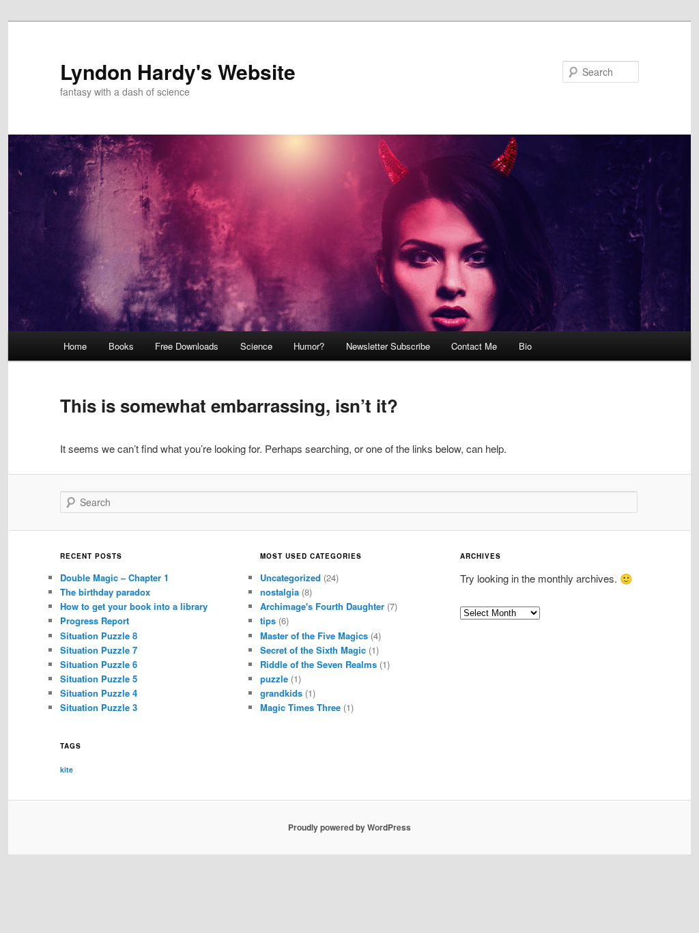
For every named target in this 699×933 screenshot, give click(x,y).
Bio (525, 345)
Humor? (309, 345)
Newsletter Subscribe (388, 345)
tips (268, 620)
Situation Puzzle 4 (98, 692)
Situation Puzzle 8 (98, 635)
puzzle (274, 678)
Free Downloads (186, 345)
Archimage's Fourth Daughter (322, 606)
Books (121, 345)
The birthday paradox (105, 591)
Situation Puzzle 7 (98, 649)
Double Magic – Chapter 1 (114, 577)
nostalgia (279, 591)
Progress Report (94, 620)
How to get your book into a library (134, 606)
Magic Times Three (300, 707)
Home (75, 345)
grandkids (281, 692)
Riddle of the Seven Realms (318, 664)
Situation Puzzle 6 (98, 664)
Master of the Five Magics (314, 635)
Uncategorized (290, 577)
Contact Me (474, 345)
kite (66, 769)
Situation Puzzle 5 (98, 678)
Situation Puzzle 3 (98, 707)
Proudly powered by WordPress (349, 827)
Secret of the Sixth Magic (313, 649)
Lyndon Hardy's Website (178, 71)
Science (256, 345)
